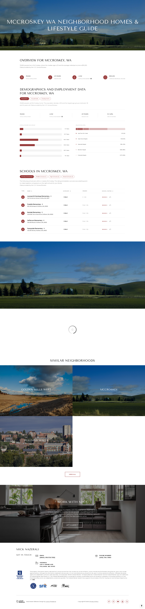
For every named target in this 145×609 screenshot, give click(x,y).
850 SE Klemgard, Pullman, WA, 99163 (37, 206)
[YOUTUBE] (118, 601)
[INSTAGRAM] (113, 601)
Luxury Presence (51, 601)
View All (72, 474)
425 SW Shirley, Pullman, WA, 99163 (37, 230)
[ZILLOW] (122, 601)
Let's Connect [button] (72, 525)
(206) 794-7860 (105, 557)
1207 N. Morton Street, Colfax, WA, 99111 (38, 198)
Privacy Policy (94, 601)
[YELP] (127, 601)
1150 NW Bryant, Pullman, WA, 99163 (37, 222)
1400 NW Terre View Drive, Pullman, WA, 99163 (40, 214)
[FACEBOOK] (109, 601)
